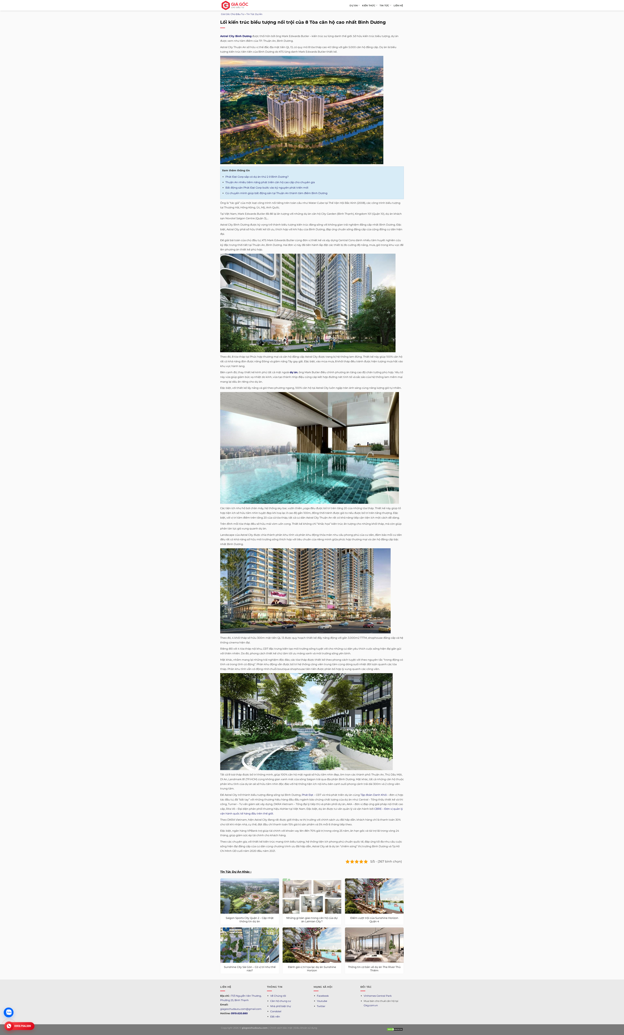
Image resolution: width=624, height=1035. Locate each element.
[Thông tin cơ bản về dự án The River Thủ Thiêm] (374, 945)
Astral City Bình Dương (236, 36)
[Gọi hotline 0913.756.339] (8, 1026)
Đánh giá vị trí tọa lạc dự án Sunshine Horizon (312, 968)
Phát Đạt (307, 794)
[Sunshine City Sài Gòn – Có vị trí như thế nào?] (249, 945)
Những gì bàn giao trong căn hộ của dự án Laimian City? (312, 919)
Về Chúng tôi (278, 995)
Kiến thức (368, 5)
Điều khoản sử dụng (305, 1027)
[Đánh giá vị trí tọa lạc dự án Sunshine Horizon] (312, 945)
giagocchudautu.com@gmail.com (240, 1008)
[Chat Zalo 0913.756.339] (8, 1012)
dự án (294, 372)
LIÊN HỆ (398, 5)
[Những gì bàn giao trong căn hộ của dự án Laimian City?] (312, 896)
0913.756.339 (22, 1026)
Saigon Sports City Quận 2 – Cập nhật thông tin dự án (250, 919)
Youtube (322, 1001)
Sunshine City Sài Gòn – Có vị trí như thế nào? (250, 968)
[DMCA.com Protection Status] (395, 1029)
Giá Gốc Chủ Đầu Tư (232, 14)
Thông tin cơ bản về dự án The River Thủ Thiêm (374, 968)
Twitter (321, 1006)
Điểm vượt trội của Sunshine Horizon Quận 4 (374, 919)
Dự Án (354, 5)
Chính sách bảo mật (281, 1027)
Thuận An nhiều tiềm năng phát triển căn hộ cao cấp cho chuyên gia (270, 182)
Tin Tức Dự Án (254, 14)
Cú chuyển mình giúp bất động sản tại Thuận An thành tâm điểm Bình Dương (276, 193)
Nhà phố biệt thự (280, 1006)
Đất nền (275, 1016)
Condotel (275, 1011)
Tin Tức (384, 5)
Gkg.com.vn (371, 1005)
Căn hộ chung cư (280, 1001)
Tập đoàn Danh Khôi (373, 794)
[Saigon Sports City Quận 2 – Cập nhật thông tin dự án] (249, 896)
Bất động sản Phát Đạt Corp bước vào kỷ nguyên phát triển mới (266, 187)
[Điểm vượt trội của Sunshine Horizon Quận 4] (374, 896)
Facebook (323, 995)
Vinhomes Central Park (378, 995)
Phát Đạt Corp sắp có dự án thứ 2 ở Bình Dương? (257, 176)
